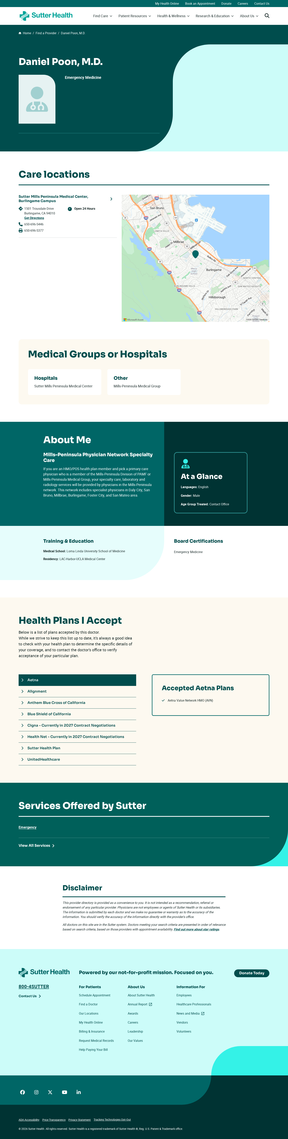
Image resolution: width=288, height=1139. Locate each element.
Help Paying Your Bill (93, 1049)
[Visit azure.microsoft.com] (134, 319)
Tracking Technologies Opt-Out (112, 1119)
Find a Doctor (88, 1004)
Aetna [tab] (32, 680)
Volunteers (184, 1031)
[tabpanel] (210, 695)
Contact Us (261, 3)
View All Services (34, 845)
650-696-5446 (33, 224)
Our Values (135, 1040)
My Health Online (167, 3)
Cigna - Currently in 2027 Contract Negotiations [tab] (71, 725)
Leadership (135, 1031)
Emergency (27, 827)
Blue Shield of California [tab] (49, 714)
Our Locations (88, 1013)
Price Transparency (54, 1120)
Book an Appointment (200, 3)
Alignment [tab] (37, 691)
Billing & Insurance (92, 1031)
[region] (195, 258)
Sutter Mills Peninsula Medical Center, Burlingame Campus (53, 199)
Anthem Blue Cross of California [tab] (56, 703)
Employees (184, 995)
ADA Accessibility (29, 1120)
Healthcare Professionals (194, 1004)
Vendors (182, 1022)
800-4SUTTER (34, 986)
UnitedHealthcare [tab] (43, 759)
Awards (133, 1013)
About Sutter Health (141, 995)
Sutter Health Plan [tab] (43, 748)
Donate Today (251, 973)
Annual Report (141, 1004)
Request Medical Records (96, 1040)
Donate (226, 3)
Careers (243, 3)
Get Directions (34, 218)
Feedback (263, 319)
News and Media (191, 1013)
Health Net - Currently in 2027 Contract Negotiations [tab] (75, 737)
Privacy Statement (79, 1120)
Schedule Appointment (94, 995)
